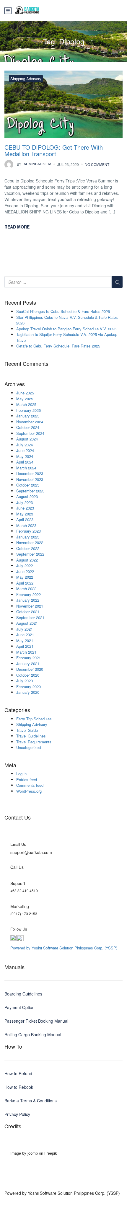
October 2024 (27, 427)
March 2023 (26, 525)
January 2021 (27, 663)
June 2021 (25, 634)
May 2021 (24, 640)
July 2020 (24, 680)
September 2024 (30, 433)
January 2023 (27, 537)
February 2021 (28, 657)
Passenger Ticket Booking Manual (36, 1021)
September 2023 (30, 491)
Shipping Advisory (25, 78)
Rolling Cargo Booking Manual (32, 1034)
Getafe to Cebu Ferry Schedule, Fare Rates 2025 (58, 346)
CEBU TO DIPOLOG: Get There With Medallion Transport (53, 150)
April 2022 (24, 583)
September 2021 (30, 617)
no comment (97, 164)
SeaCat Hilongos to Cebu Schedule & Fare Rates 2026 (63, 311)
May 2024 (24, 456)
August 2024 (27, 439)
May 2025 (24, 399)
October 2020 (27, 675)
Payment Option (19, 1007)
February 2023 (28, 531)
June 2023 (25, 508)
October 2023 (27, 485)
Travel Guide (27, 730)
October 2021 (27, 611)
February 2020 (28, 686)
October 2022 (27, 548)
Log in (21, 773)
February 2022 (28, 594)
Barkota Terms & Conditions (30, 1101)
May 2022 (24, 577)
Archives (14, 384)
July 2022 (24, 565)
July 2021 (24, 629)
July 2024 (24, 445)
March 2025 (26, 404)
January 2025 (27, 416)
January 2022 (27, 600)
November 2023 (29, 479)
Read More (17, 227)
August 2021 (27, 623)
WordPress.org (29, 791)
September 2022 (30, 554)
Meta (10, 765)
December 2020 (29, 669)
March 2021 (26, 652)
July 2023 (24, 502)
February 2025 (28, 410)
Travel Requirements (33, 742)
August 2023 (27, 496)
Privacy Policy (17, 1114)
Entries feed (26, 779)
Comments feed (29, 785)
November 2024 (29, 422)
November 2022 (29, 542)
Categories (17, 710)
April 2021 (24, 646)
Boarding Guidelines (23, 994)
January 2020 (27, 692)
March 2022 (26, 588)
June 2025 (25, 393)
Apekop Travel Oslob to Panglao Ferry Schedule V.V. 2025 (66, 329)
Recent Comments (26, 364)
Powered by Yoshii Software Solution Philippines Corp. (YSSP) (63, 948)
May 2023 (24, 514)
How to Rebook (18, 1087)
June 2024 (25, 450)
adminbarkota (34, 164)
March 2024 (26, 468)
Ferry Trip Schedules (34, 719)
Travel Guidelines (31, 736)
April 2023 (24, 519)
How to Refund (18, 1073)
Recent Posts (20, 303)
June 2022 (25, 571)
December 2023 (29, 473)
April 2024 (24, 462)
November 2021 (29, 606)
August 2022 (27, 560)
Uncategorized (28, 747)
